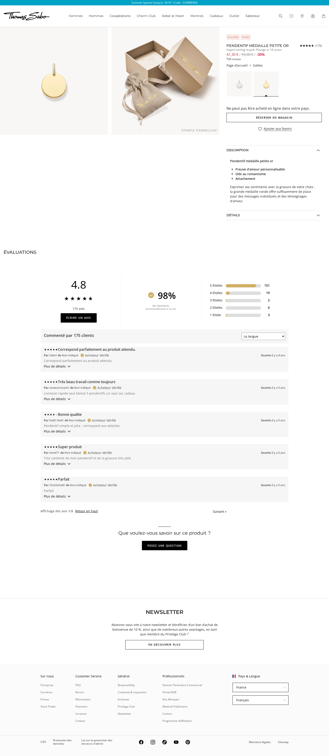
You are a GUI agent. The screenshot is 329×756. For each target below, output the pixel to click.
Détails (233, 215)
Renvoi (79, 692)
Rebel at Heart (173, 16)
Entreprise (47, 685)
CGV (43, 742)
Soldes (258, 65)
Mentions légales (260, 742)
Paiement (81, 706)
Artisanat (123, 699)
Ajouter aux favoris (278, 129)
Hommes (96, 16)
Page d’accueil (237, 65)
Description (237, 150)
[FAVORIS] (291, 16)
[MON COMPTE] (313, 16)
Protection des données (62, 741)
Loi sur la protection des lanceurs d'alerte (96, 741)
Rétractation (83, 699)
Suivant (219, 511)
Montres (196, 16)
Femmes (76, 16)
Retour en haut (86, 511)
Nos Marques (170, 699)
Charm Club (146, 16)
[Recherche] (280, 16)
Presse (45, 699)
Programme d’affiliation (177, 721)
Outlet (234, 16)
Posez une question (164, 546)
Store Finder (48, 706)
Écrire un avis (78, 318)
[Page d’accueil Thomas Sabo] (26, 16)
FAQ (78, 685)
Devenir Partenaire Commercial (182, 685)
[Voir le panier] (323, 16)
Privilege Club (126, 706)
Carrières (46, 692)
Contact (80, 721)
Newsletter (124, 714)
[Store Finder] (302, 16)
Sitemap (283, 742)
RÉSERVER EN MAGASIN (274, 118)
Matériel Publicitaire (175, 706)
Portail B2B (169, 692)
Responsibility (126, 685)
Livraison (81, 714)
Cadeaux (216, 16)
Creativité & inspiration (132, 692)
